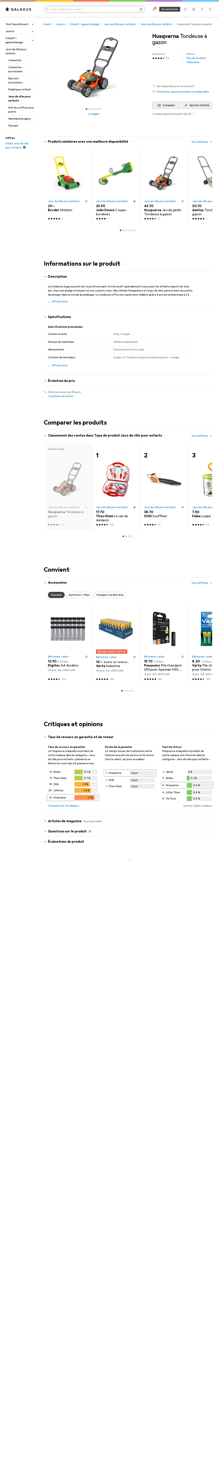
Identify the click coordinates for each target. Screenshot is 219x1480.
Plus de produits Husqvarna (196, 58)
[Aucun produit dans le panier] (210, 9)
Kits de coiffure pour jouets (21, 109)
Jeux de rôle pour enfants (16, 51)
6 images (93, 114)
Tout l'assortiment (16, 24)
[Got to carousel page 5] (97, 109)
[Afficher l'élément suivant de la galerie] (144, 67)
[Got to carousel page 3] (92, 109)
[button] (182, 86)
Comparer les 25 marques (63, 805)
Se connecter (169, 9)
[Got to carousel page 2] (89, 109)
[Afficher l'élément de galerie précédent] (43, 67)
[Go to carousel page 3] (126, 230)
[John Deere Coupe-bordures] (116, 187)
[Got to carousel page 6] (100, 109)
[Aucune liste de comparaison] (193, 9)
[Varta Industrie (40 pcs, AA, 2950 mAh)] (116, 644)
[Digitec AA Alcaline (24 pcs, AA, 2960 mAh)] (68, 644)
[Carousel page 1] (86, 109)
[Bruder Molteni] (68, 187)
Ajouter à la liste (199, 105)
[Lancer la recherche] (47, 9)
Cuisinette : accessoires (15, 69)
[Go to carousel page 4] (129, 230)
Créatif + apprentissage (14, 40)
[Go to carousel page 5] (131, 230)
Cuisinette (15, 60)
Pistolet (13, 125)
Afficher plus (60, 301)
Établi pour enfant (19, 89)
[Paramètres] (154, 9)
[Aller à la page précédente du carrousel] (50, 186)
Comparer (169, 105)
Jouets (9, 31)
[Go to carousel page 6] (134, 230)
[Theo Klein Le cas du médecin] (116, 486)
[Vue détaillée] (73, 786)
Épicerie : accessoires (15, 80)
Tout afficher (199, 142)
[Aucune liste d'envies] (202, 9)
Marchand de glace (19, 118)
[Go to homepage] (18, 9)
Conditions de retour (60, 396)
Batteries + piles (58, 656)
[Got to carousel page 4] (95, 109)
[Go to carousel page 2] (123, 230)
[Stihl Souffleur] (164, 486)
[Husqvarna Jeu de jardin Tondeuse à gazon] (164, 187)
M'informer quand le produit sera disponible (182, 91)
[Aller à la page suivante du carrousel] (206, 186)
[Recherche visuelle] (141, 9)
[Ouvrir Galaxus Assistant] (185, 9)
